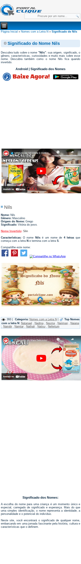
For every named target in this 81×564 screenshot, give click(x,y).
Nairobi (7, 326)
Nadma (39, 323)
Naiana (74, 323)
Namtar (19, 326)
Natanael (26, 323)
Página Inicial (9, 31)
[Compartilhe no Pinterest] (14, 256)
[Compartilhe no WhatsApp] (48, 256)
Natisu (41, 326)
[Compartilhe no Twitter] (23, 256)
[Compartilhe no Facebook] (5, 256)
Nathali (30, 326)
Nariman (62, 323)
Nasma (50, 323)
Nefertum (53, 326)
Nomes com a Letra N (34, 31)
